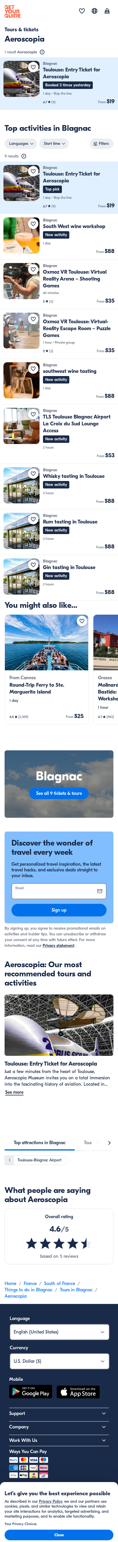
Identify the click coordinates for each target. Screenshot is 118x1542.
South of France (59, 1283)
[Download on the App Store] (78, 1393)
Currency (19, 1347)
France (30, 1283)
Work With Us (23, 1440)
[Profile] (107, 11)
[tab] (40, 1142)
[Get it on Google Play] (30, 1393)
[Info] (42, 52)
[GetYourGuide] (13, 11)
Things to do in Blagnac (28, 1289)
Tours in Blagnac (76, 1289)
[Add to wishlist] (33, 67)
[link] (59, 83)
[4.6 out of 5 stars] (59, 1243)
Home (10, 1283)
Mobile (16, 1379)
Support (17, 1413)
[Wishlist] (82, 11)
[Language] (94, 10)
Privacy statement (58, 945)
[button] (59, 83)
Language (20, 1318)
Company (19, 1427)
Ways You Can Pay (28, 1451)
